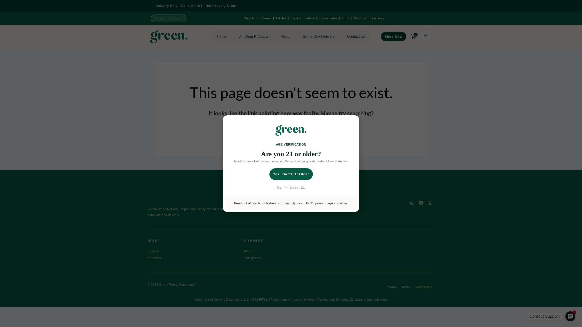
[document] (291, 163)
